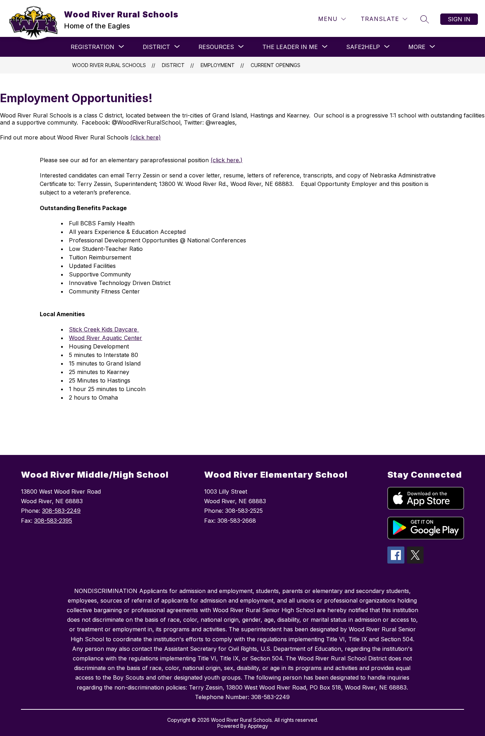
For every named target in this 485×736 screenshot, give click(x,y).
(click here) (145, 137)
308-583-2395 (53, 520)
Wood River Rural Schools (109, 65)
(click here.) (227, 160)
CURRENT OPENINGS (275, 65)
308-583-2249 (61, 510)
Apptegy (258, 726)
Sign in (459, 19)
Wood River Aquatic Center (105, 337)
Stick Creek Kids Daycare (104, 329)
